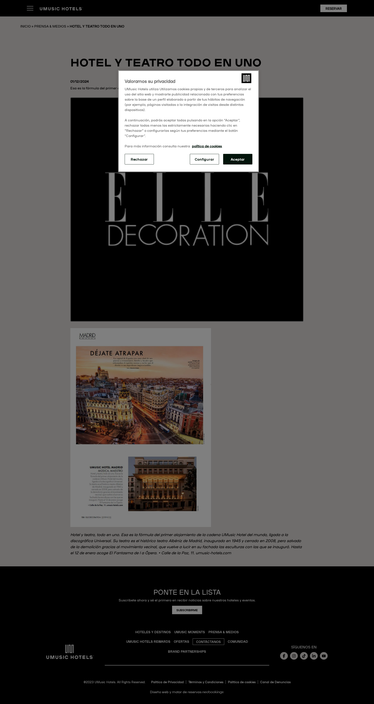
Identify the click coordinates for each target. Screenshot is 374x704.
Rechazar (139, 159)
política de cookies (207, 145)
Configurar (204, 159)
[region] (188, 121)
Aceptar (238, 159)
